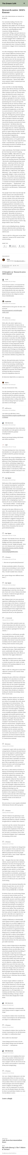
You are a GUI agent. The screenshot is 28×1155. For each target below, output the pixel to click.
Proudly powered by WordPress (9, 1153)
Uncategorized (5, 267)
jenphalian (8, 301)
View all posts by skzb (19, 261)
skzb (15, 265)
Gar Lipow (8, 478)
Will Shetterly (9, 1051)
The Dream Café (9, 3)
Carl (6, 445)
